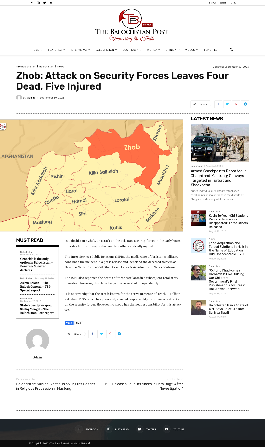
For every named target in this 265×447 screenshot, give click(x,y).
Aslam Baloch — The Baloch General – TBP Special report (35, 286)
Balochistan (104, 49)
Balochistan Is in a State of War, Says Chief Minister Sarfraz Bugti (229, 308)
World (152, 49)
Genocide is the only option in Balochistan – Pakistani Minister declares (36, 264)
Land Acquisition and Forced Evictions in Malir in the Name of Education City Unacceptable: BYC (228, 248)
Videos (190, 49)
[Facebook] (32, 2)
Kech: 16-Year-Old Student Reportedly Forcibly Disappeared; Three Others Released (228, 221)
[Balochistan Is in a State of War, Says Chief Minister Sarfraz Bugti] (198, 307)
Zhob (78, 323)
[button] (231, 50)
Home (35, 49)
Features (55, 49)
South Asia (130, 49)
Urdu (233, 2)
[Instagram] (38, 2)
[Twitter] (45, 2)
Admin (31, 97)
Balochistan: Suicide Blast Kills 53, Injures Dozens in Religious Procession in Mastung (55, 386)
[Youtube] (51, 2)
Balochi (223, 2)
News (60, 66)
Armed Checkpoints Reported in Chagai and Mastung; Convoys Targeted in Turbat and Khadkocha (219, 178)
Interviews (78, 49)
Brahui (212, 2)
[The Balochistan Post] (132, 25)
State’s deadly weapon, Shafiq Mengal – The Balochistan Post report (37, 309)
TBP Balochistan (26, 66)
